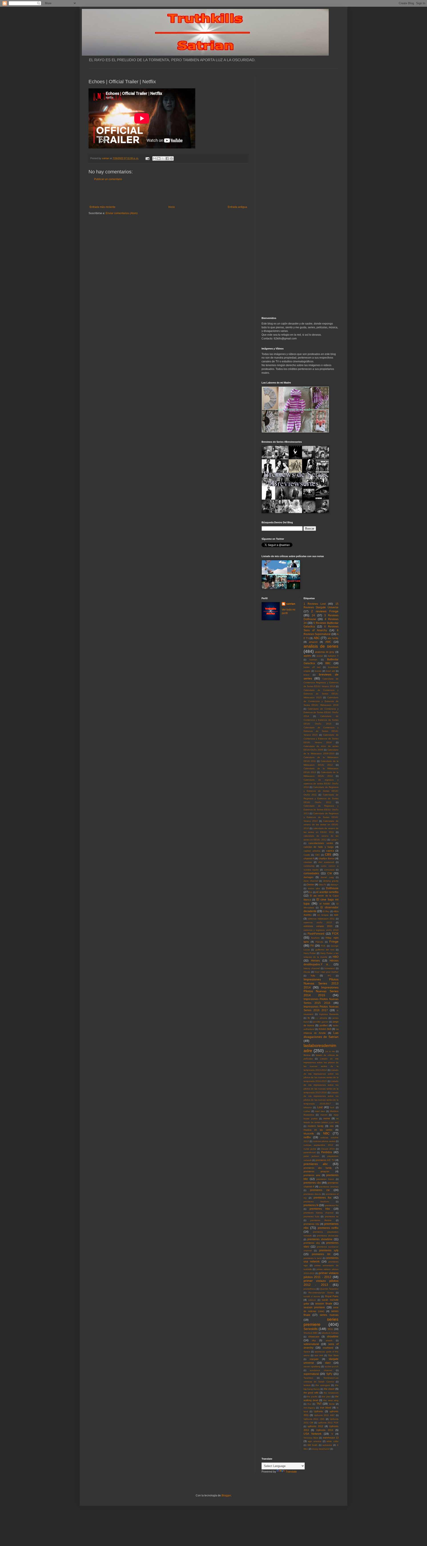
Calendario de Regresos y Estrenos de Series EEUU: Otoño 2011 (321, 791)
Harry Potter (310, 953)
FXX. (323, 946)
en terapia (322, 915)
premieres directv (312, 1194)
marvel (323, 1115)
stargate (314, 1359)
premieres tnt (321, 1254)
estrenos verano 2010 (318, 926)
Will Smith (312, 1445)
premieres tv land (313, 1258)
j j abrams (321, 1018)
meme (326, 1118)
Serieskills (311, 1329)
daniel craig (327, 877)
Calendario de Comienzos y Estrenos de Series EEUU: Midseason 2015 (321, 694)
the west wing (330, 1400)
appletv (307, 655)
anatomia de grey (324, 652)
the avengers (323, 1385)
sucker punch (331, 1366)
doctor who (314, 888)
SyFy (329, 1374)
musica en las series (318, 1129)
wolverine (327, 1445)
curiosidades (311, 873)
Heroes (315, 960)
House (307, 972)
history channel (312, 968)
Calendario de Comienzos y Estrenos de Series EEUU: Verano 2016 (321, 739)
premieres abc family (318, 1168)
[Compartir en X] (163, 158)
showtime (332, 1336)
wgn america (314, 1441)
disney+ (334, 884)
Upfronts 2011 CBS (314, 1419)
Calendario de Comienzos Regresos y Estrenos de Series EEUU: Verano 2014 (321, 683)
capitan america (312, 851)
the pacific (312, 1396)
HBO (335, 956)
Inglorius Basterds (328, 1014)
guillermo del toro (324, 949)
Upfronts (318, 1411)
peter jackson (311, 1156)
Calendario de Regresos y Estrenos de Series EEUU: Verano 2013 (321, 817)
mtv (332, 1126)
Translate (291, 1471)
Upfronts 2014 (324, 1430)
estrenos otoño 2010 (318, 922)
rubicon (312, 1300)
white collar (332, 1441)
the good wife (311, 1392)
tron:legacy (309, 1407)
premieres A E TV (325, 1160)
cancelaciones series (320, 843)
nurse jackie (310, 1149)
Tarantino (308, 1378)
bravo (306, 675)
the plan (326, 1396)
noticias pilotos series (324, 1141)
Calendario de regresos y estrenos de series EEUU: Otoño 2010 (321, 784)
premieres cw (320, 1190)
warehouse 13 (330, 1437)
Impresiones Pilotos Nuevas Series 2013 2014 (321, 983)
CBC (317, 855)
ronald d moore (312, 1296)
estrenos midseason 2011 (321, 918)
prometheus (310, 1289)
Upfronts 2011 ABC (324, 1415)
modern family (316, 1126)
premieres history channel (318, 1212)
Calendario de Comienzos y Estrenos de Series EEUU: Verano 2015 (321, 731)
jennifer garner (320, 1022)
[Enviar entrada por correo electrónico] (147, 158)
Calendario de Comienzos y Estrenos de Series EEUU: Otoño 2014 (321, 713)
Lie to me (330, 1051)
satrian (290, 603)
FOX (335, 933)
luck (332, 1107)
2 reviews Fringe (324, 611)
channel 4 (309, 858)
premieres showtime (319, 1239)
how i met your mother (326, 972)
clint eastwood (326, 862)
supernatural (311, 1374)
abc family (333, 638)
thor (309, 1404)
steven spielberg (312, 1366)
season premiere (314, 1307)
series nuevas (329, 1315)
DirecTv (322, 884)
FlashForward (316, 933)
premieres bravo (325, 1179)
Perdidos (326, 1152)
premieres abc (316, 1164)
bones (318, 671)
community (309, 866)
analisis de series (321, 646)
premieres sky (312, 1243)
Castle (307, 855)
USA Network (312, 1433)
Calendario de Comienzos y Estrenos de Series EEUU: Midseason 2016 (321, 701)
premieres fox (323, 1197)
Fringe (333, 941)
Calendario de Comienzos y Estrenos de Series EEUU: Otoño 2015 (321, 720)
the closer (329, 1389)
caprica (330, 850)
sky (314, 1340)
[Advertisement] (168, 193)
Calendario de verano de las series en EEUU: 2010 (321, 825)
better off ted (312, 667)
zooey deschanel (321, 1449)
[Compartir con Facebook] (167, 158)
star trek (318, 1355)
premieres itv (331, 1216)
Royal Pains (331, 1296)
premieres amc (312, 1175)
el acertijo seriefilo (327, 892)
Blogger (226, 1495)
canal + (334, 839)
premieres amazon (316, 1171)
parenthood (310, 1152)
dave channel (311, 881)
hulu (313, 975)
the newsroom (331, 1393)
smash (329, 1340)
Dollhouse (332, 888)
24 (313, 615)
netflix (307, 1137)
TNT (319, 1403)
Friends (319, 942)
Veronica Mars (311, 1437)
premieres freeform (316, 1201)
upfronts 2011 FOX (328, 1422)
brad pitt (330, 671)
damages (309, 877)
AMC (328, 641)
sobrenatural (311, 1344)
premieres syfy (328, 1250)
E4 (310, 892)
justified (324, 1025)
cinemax (308, 862)
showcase (313, 1336)
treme (332, 1404)
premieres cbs (312, 1182)
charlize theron (326, 858)
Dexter (310, 884)
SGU (330, 1329)
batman (313, 659)
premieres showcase (327, 1235)
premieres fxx (331, 1205)
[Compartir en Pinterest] (171, 158)
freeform (315, 938)
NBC (326, 1133)
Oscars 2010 (328, 1149)
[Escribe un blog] (159, 158)
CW (329, 873)
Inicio (171, 207)
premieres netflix (328, 1227)
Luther (307, 1111)
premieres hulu (311, 1216)
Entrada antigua (237, 207)
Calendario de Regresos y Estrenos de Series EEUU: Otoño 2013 (321, 810)
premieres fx (311, 1205)
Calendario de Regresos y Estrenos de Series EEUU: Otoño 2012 (321, 798)
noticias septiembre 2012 (318, 1145)
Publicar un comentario (108, 179)
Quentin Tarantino (329, 1289)
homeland (329, 968)
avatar (319, 656)
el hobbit (325, 903)
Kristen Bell (325, 1029)
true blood (325, 1407)
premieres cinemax (328, 1186)
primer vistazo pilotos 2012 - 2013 (321, 1282)
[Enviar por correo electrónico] (154, 158)
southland (328, 1347)
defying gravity (330, 881)
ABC (317, 638)
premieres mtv (311, 1224)
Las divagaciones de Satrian (321, 1035)
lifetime (307, 1055)
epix (336, 914)
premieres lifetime (321, 1220)
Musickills (309, 1133)
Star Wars (333, 1355)
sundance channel (321, 1370)
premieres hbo (320, 1208)
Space (307, 1351)
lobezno (308, 1107)
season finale (323, 1303)
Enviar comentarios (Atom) (122, 213)
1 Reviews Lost (315, 603)
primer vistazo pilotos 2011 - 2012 (321, 1275)
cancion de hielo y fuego (319, 847)
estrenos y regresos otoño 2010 (321, 930)
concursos (329, 869)
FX (312, 945)
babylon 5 (333, 656)
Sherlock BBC (311, 1333)
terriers (307, 1385)
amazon (313, 642)
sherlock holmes (330, 1333)
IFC (329, 975)
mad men (320, 1111)
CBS (328, 854)
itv (309, 1017)
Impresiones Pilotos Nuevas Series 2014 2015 (321, 991)
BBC (328, 663)
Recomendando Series (321, 1292)
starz (328, 1362)
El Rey (326, 911)
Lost (319, 1107)
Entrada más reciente (102, 207)
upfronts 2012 (315, 1426)
